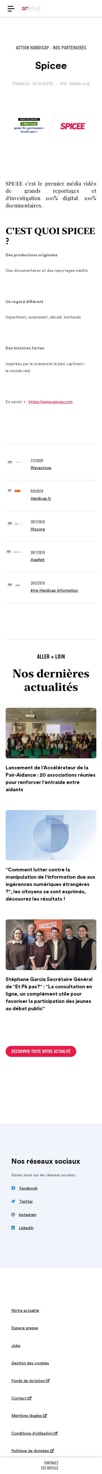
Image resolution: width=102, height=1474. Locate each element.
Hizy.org (38, 529)
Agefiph (37, 560)
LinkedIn (26, 1228)
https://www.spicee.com (51, 402)
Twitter (26, 1202)
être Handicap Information (54, 591)
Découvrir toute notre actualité (41, 1052)
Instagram (27, 1215)
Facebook (28, 1188)
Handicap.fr (41, 499)
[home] (31, 8)
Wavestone (41, 468)
